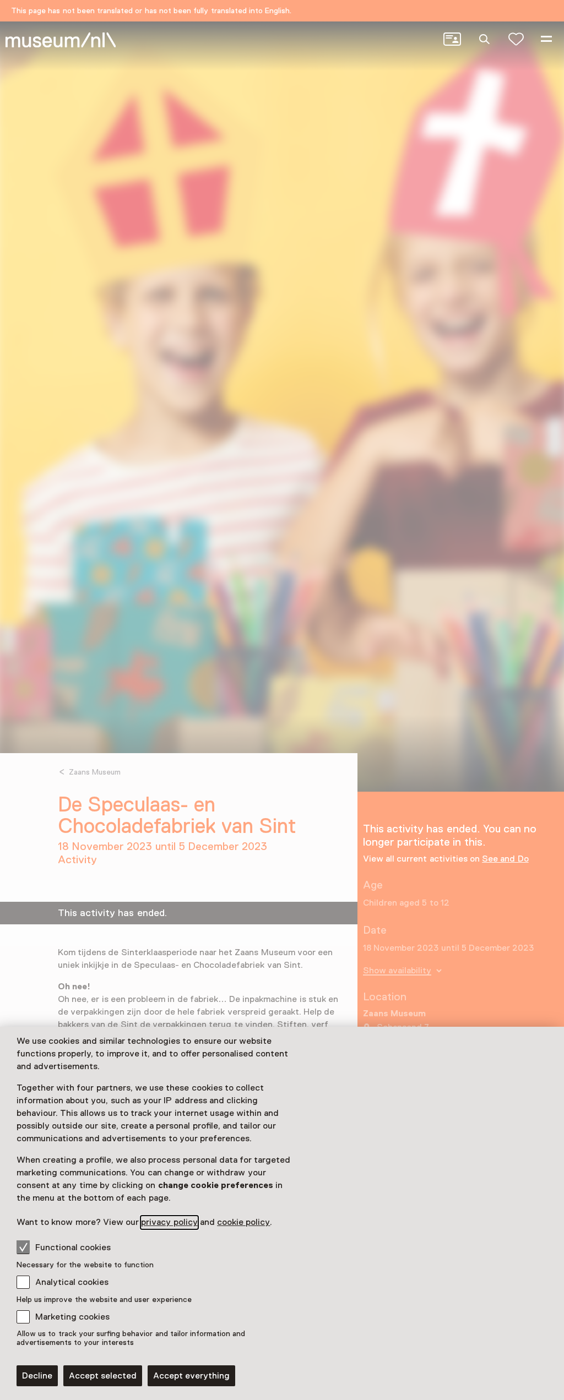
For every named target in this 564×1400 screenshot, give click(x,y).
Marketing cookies (72, 1317)
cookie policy (243, 1222)
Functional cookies (73, 1247)
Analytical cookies (72, 1282)
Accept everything (191, 1376)
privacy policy (169, 1222)
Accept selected (103, 1376)
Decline (37, 1376)
